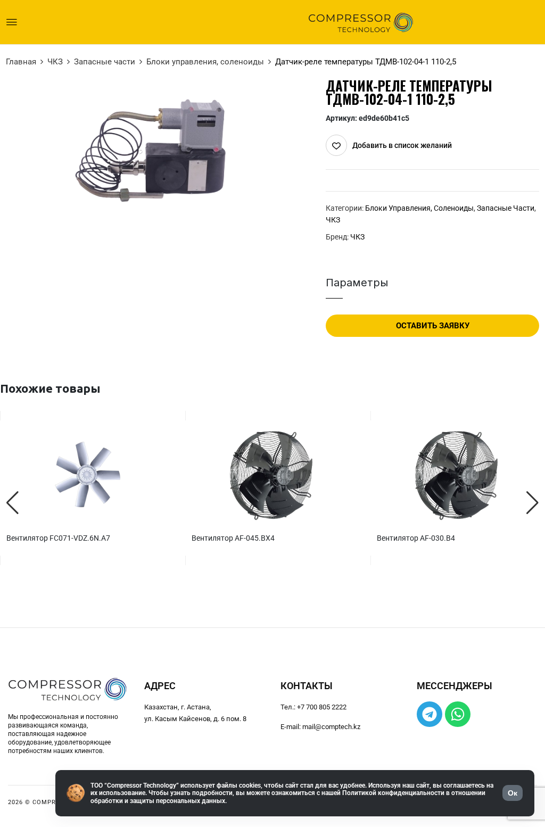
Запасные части (104, 62)
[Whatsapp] (457, 714)
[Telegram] (429, 714)
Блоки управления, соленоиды (205, 62)
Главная (21, 62)
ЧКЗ (55, 62)
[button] (12, 503)
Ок (512, 793)
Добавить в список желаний (402, 145)
